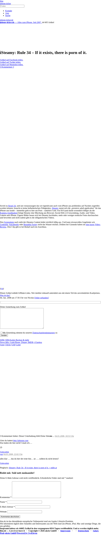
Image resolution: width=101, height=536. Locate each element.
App (7, 13)
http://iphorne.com (20, 440)
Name (3, 502)
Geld (13, 345)
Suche (7, 15)
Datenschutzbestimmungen (43, 333)
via (2, 288)
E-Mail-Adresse (7, 507)
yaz (1, 454)
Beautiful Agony (30, 224)
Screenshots (9, 222)
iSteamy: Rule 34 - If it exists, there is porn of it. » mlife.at (33, 468)
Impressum (65, 531)
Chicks (8, 345)
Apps (2, 345)
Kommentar (5, 497)
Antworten (4, 452)
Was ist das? (5, 295)
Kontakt (8, 11)
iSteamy (55, 208)
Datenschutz (83, 531)
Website (3, 512)
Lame (18, 345)
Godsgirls (4, 224)
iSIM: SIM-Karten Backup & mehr (14, 340)
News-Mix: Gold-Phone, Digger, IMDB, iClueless (21, 342)
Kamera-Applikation (8, 213)
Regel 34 (12, 206)
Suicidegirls (14, 224)
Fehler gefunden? (41, 298)
